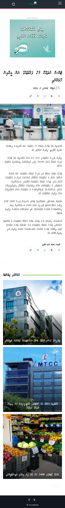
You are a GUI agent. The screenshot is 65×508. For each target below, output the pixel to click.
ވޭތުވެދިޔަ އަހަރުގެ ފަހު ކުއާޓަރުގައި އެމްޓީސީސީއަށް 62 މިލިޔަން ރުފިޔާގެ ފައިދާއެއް (33, 406)
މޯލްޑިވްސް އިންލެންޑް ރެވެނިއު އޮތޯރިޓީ (51, 245)
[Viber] (38, 96)
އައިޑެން (52, 88)
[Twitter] (34, 500)
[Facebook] (59, 96)
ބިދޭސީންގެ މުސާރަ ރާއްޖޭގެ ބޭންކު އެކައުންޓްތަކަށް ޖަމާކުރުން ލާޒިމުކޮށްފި (32, 341)
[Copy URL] (31, 96)
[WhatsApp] (45, 96)
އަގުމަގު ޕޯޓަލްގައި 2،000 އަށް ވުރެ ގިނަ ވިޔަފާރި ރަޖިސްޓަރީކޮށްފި (32, 475)
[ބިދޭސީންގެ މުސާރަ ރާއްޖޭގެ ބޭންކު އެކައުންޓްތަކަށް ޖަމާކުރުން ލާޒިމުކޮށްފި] (32, 312)
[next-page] (54, 486)
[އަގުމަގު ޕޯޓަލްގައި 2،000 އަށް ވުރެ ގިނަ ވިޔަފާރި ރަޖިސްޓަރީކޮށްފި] (32, 446)
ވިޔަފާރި (32, 336)
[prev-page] (59, 486)
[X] (52, 96)
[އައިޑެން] (58, 88)
